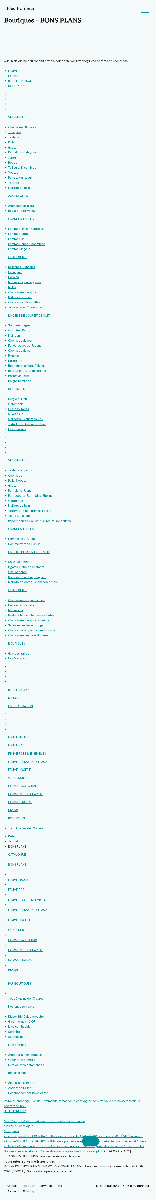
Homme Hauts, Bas (21, 539)
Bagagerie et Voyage (22, 211)
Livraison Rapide (19, 1027)
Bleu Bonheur (20, 8)
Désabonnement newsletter (28, 1093)
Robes (12, 163)
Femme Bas (16, 239)
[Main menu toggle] (145, 8)
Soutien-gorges (19, 325)
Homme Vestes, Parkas (24, 544)
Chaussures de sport (23, 292)
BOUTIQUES (16, 389)
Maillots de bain (19, 188)
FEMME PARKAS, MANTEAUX (27, 762)
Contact (12, 1191)
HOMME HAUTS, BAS (22, 786)
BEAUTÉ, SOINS (18, 690)
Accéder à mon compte (25, 1055)
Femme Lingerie (19, 249)
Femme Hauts (18, 234)
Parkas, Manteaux (20, 178)
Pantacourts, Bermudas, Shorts (30, 496)
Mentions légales (63, 1151)
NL (24, 1106)
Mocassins (15, 610)
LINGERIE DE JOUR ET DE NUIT (29, 316)
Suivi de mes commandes (26, 1065)
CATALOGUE (17, 855)
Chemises (15, 475)
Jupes (12, 157)
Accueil (11, 1185)
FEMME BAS (16, 745)
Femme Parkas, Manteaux (26, 229)
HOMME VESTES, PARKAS (25, 794)
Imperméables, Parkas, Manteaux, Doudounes (39, 521)
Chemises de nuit (20, 351)
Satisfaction (16, 1037)
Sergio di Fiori (17, 399)
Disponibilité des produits (26, 1017)
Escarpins (15, 272)
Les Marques (17, 658)
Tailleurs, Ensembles (22, 168)
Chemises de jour (20, 341)
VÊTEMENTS (16, 117)
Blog (59, 1185)
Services (45, 1185)
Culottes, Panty (19, 330)
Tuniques (14, 132)
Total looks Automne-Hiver (27, 424)
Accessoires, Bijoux (21, 206)
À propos (28, 1185)
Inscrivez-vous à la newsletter (111, 1101)
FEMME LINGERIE (19, 770)
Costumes (15, 501)
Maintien (14, 336)
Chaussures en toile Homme (28, 635)
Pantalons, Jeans (19, 491)
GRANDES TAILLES (21, 219)
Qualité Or (15, 414)
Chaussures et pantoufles (26, 600)
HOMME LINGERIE (20, 802)
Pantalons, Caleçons (22, 152)
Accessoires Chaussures (25, 307)
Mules (12, 287)
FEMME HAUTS (18, 737)
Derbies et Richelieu (22, 605)
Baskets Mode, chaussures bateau (32, 615)
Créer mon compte (21, 1060)
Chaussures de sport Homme (28, 620)
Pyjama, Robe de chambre (26, 567)
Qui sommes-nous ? (65, 1146)
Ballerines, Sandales (21, 267)
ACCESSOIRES (18, 196)
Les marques (17, 429)
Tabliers (13, 183)
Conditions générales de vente (101, 1146)
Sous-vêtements (20, 562)
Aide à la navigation (21, 1083)
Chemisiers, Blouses (22, 127)
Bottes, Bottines (20, 297)
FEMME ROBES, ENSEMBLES (27, 754)
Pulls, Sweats (17, 481)
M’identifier (30, 1121)
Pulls (11, 142)
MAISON (14, 698)
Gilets (12, 147)
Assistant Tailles (19, 1088)
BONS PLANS (17, 865)
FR (20, 1106)
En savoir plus (92, 1151)
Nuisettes (15, 361)
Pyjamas (14, 356)
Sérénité (14, 1032)
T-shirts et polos (20, 470)
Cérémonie (16, 404)
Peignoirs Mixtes (19, 381)
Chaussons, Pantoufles (24, 302)
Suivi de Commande (44, 1101)
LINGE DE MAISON (20, 706)
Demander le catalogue (74, 1101)
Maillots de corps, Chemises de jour (33, 582)
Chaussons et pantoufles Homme (31, 630)
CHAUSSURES (17, 257)
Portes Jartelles (19, 376)
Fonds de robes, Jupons (24, 345)
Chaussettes (17, 572)
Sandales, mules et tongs (26, 625)
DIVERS (13, 810)
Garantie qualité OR (22, 1021)
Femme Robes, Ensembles (26, 244)
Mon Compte (13, 1121)
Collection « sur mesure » (25, 419)
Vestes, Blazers (19, 516)
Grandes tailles (18, 409)
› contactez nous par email (117, 1141)
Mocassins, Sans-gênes (24, 282)
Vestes (13, 173)
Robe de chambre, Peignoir (27, 366)
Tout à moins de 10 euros (26, 828)
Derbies (13, 277)
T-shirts (14, 137)
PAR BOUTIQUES (19, 984)
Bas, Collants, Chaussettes (27, 371)
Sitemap (29, 1191)
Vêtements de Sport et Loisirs (29, 511)
